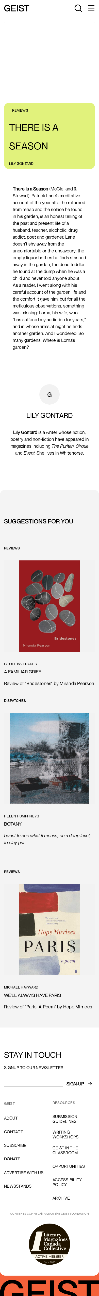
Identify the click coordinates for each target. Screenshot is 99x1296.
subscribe (15, 1145)
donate (12, 1158)
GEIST (9, 1103)
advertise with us (23, 1172)
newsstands (18, 1186)
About (11, 1118)
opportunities (69, 1166)
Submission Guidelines (65, 1119)
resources (64, 1103)
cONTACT (13, 1131)
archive (61, 1198)
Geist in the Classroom (65, 1150)
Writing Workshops (65, 1134)
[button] (91, 8)
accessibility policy (67, 1182)
